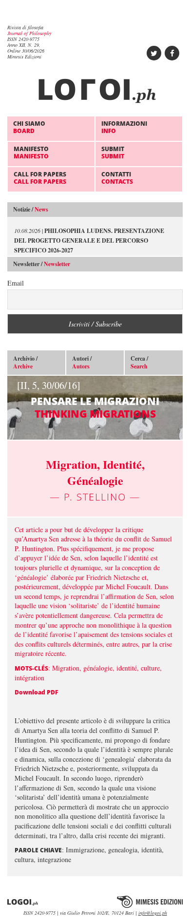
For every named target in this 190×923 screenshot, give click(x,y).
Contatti (117, 177)
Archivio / (25, 362)
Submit (112, 152)
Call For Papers (40, 177)
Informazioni (124, 127)
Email (15, 283)
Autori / (82, 362)
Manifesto (31, 152)
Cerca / (139, 362)
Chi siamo (29, 127)
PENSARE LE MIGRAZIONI (88, 399)
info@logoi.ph (152, 912)
